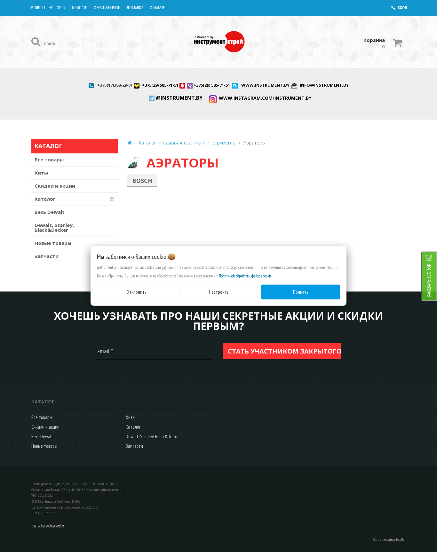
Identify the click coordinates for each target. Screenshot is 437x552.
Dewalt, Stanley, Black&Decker (54, 227)
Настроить (218, 292)
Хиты (41, 172)
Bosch (142, 180)
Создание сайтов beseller (389, 539)
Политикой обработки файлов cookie (245, 275)
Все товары (49, 159)
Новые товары (53, 243)
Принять (300, 292)
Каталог (45, 199)
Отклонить (136, 292)
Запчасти (47, 256)
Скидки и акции (55, 186)
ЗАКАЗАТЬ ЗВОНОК (429, 280)
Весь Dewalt (50, 212)
